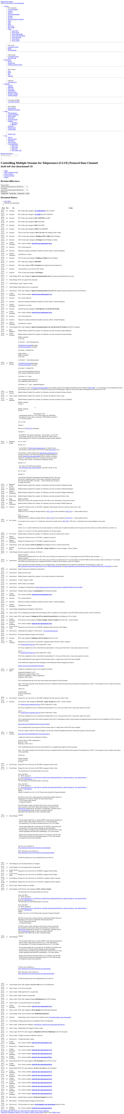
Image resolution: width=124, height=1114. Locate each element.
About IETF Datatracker (8, 1112)
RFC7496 (91, 388)
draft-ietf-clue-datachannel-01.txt (42, 1093)
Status (6, 171)
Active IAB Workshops (18, 35)
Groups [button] (6, 6)
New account (12, 142)
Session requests (12, 95)
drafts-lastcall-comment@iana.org (30, 704)
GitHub (54, 1112)
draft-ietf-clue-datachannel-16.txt (42, 312)
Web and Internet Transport (16, 19)
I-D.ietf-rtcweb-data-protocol (37, 448)
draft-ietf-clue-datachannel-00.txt (42, 1108)
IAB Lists (14, 149)
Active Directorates (17, 34)
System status (12, 129)
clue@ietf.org (37, 777)
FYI (15, 82)
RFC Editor (11, 27)
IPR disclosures (12, 113)
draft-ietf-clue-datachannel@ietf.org (52, 777)
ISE (9, 74)
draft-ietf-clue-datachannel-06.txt (42, 1075)
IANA (36, 1111)
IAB (9, 22)
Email (58, 1112)
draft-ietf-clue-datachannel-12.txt (42, 1042)
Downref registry (13, 119)
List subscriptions (13, 144)
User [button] (5, 135)
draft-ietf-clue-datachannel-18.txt (42, 243)
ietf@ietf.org (28, 789)
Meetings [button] (7, 84)
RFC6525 (52, 449)
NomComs (11, 118)
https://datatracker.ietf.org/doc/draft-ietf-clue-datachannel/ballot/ (36, 852)
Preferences (11, 140)
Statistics (10, 121)
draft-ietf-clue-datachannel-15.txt (42, 594)
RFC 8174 (30, 428)
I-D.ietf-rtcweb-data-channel (40, 388)
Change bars (21, 193)
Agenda (10, 85)
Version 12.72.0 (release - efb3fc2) (25, 1112)
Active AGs (15, 31)
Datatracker (20, 3)
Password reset (12, 139)
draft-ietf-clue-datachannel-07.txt (42, 1072)
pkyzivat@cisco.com (27, 777)
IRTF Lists (15, 147)
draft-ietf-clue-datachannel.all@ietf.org (53, 1024)
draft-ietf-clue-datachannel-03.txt (42, 1086)
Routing (10, 16)
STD (9, 82)
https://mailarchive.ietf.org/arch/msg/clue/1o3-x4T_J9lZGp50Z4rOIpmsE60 (40, 566)
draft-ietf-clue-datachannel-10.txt (42, 1053)
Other (9, 29)
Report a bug (11, 134)
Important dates (12, 92)
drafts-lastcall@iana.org (27, 644)
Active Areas (15, 32)
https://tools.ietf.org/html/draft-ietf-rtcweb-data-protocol (34, 724)
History (6, 177)
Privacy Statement (44, 1111)
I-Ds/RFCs (15, 123)
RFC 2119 (50, 511)
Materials (10, 87)
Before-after (13, 193)
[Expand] (35, 407)
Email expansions (9, 175)
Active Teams (16, 40)
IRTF (9, 24)
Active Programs (16, 37)
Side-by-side (4, 193)
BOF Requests (12, 50)
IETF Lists (15, 145)
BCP (12, 82)
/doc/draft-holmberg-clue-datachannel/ (60, 1017)
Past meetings (12, 108)
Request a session (13, 94)
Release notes (12, 127)
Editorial (10, 76)
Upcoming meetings (14, 102)
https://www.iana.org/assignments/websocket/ (31, 666)
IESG (9, 21)
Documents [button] (7, 60)
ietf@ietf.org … (28, 779)
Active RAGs (16, 39)
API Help (11, 126)
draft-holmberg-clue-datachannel (45, 1104)
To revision (4, 188)
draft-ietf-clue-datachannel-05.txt (42, 1079)
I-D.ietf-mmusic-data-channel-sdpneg (30, 467)
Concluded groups (13, 56)
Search (10, 61)
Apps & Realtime (13, 9)
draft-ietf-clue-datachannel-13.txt (42, 1006)
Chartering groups (13, 47)
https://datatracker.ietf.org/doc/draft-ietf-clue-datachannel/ (34, 848)
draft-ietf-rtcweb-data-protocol (48, 453)
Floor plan (11, 89)
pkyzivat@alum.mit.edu (51, 631)
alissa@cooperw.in (68, 777)
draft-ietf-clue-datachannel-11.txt (42, 1050)
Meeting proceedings (14, 110)
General (10, 11)
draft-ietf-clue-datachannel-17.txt (42, 294)
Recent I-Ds (11, 63)
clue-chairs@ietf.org (80, 777)
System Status (39, 1112)
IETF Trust (24, 1111)
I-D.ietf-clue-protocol (26, 345)
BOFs (9, 48)
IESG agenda (12, 116)
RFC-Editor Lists (17, 150)
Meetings (14, 124)
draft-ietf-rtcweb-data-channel (31, 456)
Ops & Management (14, 14)
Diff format (4, 191)
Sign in (10, 137)
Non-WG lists (12, 58)
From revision (5, 185)
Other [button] (6, 111)
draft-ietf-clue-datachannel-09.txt (42, 1057)
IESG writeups (8, 174)
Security (10, 17)
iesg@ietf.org (26, 810)
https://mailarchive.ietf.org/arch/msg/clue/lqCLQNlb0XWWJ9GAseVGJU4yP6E (87, 566)
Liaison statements (13, 114)
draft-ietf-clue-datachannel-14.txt (42, 623)
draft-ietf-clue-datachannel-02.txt (42, 1090)
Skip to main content (7, 1)
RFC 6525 (66, 521)
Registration (11, 90)
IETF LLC (11, 26)
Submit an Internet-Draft (15, 64)
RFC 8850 (7, 201)
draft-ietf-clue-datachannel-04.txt (42, 1082)
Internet (10, 13)
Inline (27, 193)
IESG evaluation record (11, 172)
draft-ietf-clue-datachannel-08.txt (42, 1064)
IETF (2, 1111)
